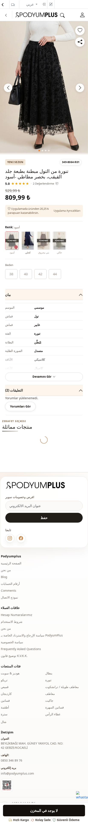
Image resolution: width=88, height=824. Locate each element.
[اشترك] (51, 4)
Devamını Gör (41, 377)
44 (55, 274)
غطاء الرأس (52, 714)
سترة (4, 714)
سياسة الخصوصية (12, 642)
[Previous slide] (8, 88)
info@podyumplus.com (17, 773)
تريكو (4, 680)
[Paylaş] (80, 42)
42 (40, 274)
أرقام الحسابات (10, 584)
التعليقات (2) (14, 390)
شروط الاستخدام (11, 622)
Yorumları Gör (20, 406)
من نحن (6, 570)
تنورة (48, 680)
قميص (5, 687)
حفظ (44, 517)
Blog (4, 577)
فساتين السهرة (54, 707)
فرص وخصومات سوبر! (19, 497)
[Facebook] (20, 538)
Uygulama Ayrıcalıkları (67, 211)
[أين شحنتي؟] (13, 4)
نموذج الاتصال (9, 597)
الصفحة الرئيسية (11, 563)
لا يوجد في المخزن (44, 810)
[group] (44, 87)
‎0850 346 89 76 (11, 760)
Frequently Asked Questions (21, 649)
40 (26, 274)
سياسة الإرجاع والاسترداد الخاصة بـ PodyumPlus (32, 635)
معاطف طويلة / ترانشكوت (62, 687)
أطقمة (5, 707)
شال (3, 722)
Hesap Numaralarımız (16, 615)
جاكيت (49, 700)
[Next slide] (80, 88)
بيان (8, 294)
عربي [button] (30, 4)
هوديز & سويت (10, 673)
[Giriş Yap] (82, 15)
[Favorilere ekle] (80, 30)
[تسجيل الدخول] (43, 4)
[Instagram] (9, 538)
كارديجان (6, 694)
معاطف (50, 694)
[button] (39, 150)
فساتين (5, 700)
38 (11, 274)
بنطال (48, 673)
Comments (8, 590)
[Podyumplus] (39, 485)
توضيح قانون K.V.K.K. (14, 656)
